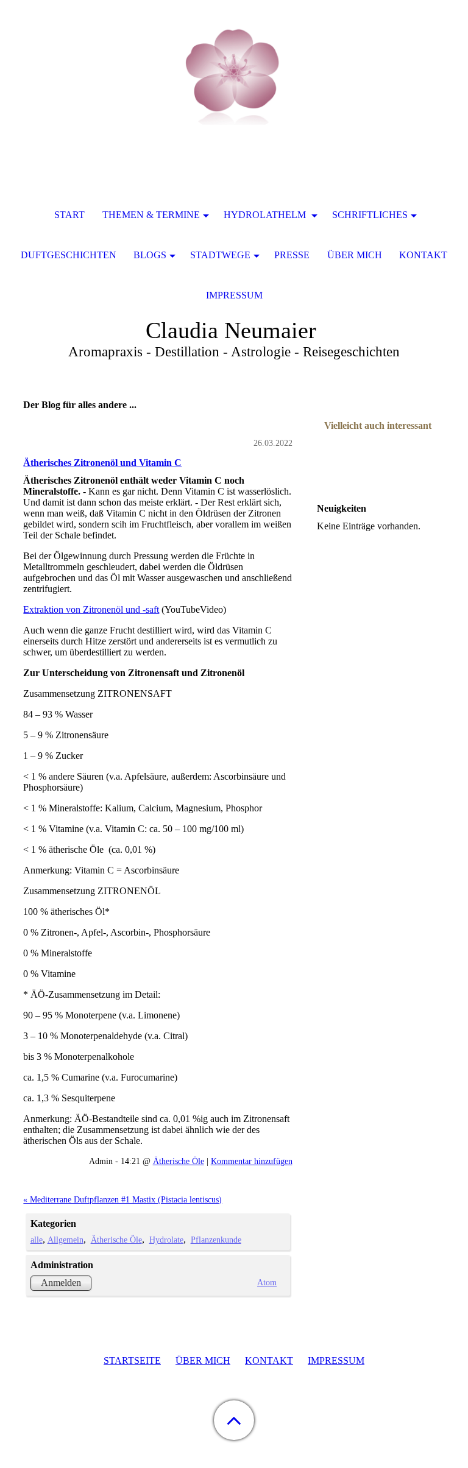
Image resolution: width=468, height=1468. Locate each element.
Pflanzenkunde (216, 1239)
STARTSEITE (132, 1360)
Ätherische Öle (178, 1161)
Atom (267, 1282)
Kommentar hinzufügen (251, 1161)
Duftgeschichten (68, 255)
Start (69, 215)
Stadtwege (220, 255)
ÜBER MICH (203, 1360)
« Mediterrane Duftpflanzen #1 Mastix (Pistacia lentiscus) (122, 1199)
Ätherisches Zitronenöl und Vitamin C (102, 462)
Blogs (149, 255)
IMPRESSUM (336, 1360)
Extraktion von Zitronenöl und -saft (91, 609)
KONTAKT (269, 1360)
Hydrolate (166, 1239)
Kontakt (423, 255)
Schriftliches (370, 215)
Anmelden (61, 1282)
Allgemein (65, 1239)
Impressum (234, 295)
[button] (234, 1420)
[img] (234, 76)
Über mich (354, 255)
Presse (292, 255)
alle (36, 1239)
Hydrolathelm (266, 215)
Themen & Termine (151, 215)
